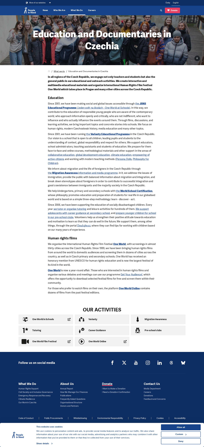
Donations (148, 395)
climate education (121, 155)
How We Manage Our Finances (74, 392)
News (45, 10)
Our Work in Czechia (27, 402)
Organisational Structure (71, 402)
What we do (59, 71)
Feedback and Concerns (155, 399)
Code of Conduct (26, 418)
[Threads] (171, 363)
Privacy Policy (140, 418)
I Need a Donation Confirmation (116, 392)
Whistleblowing (80, 418)
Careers (92, 10)
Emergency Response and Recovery (34, 395)
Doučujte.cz (83, 225)
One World (54, 270)
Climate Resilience (26, 399)
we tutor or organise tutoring (70, 209)
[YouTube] (136, 363)
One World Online (129, 288)
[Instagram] (148, 363)
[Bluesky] (183, 363)
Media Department (152, 388)
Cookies (160, 418)
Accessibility (180, 418)
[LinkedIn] (160, 363)
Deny (180, 441)
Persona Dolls (124, 159)
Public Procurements (53, 418)
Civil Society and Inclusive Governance (35, 392)
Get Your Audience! (131, 274)
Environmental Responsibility (110, 418)
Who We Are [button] (59, 10)
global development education (93, 155)
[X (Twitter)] (124, 363)
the (108, 134)
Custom (179, 434)
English (176, 3)
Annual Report (66, 388)
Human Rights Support (28, 388)
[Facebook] (112, 363)
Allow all (181, 427)
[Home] (49, 71)
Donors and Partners (69, 406)
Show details (42, 443)
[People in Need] (30, 10)
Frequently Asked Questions (72, 399)
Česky (168, 3)
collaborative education (61, 155)
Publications (65, 395)
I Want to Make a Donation (114, 388)
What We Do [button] (77, 10)
